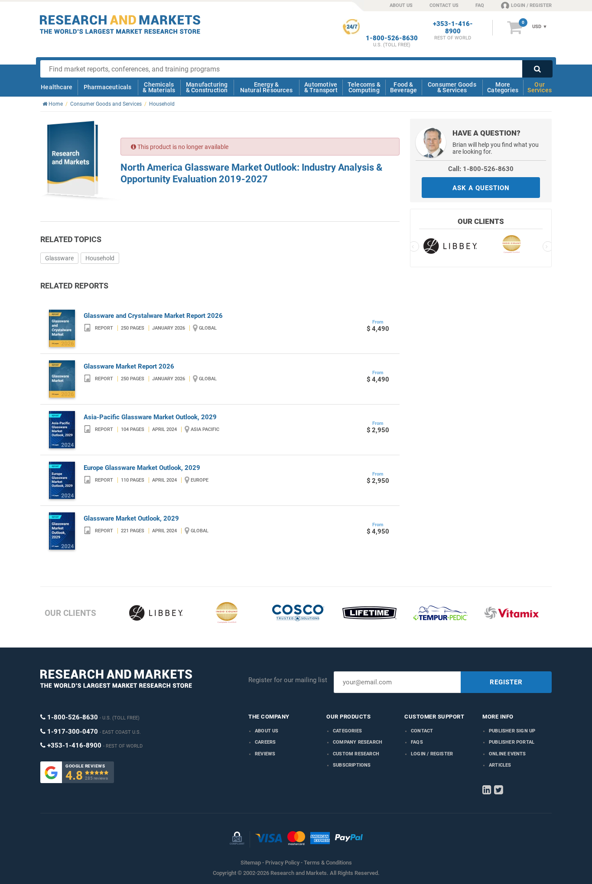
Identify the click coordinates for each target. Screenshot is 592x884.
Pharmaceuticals (108, 87)
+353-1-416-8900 (453, 27)
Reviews (265, 754)
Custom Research (356, 754)
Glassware (59, 258)
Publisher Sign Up (512, 731)
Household (99, 258)
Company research (357, 742)
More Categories (502, 87)
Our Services (539, 87)
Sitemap (251, 862)
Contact (422, 731)
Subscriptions (352, 765)
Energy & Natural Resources (266, 87)
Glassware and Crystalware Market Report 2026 (153, 316)
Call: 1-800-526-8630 (481, 169)
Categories (347, 731)
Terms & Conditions (328, 862)
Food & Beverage (403, 87)
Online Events (507, 754)
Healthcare (56, 87)
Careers (265, 742)
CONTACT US (444, 5)
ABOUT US (401, 5)
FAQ (479, 5)
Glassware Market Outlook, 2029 (131, 518)
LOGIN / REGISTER (531, 5)
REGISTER (506, 682)
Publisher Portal (511, 742)
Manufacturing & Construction (207, 87)
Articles (500, 765)
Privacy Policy (282, 862)
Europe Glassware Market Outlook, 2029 (142, 468)
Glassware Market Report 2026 (129, 366)
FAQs (417, 742)
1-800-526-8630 (392, 38)
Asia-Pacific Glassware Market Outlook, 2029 (150, 417)
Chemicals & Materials (159, 87)
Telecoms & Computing (364, 87)
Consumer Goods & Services (452, 87)
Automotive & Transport (321, 87)
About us (267, 731)
